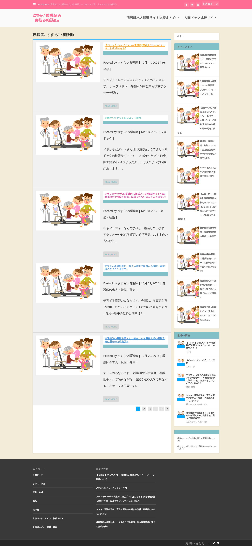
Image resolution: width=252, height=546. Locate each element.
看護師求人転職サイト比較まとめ (151, 18)
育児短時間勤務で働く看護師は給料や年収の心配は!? (208, 231)
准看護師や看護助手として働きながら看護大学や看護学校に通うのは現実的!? (135, 340)
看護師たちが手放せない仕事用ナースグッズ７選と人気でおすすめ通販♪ (208, 289)
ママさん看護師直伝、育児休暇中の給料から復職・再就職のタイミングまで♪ (135, 267)
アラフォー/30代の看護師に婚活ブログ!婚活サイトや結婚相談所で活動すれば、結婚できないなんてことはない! (135, 195)
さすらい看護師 (128, 62)
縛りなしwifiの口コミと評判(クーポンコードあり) (196, 447)
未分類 (188, 352)
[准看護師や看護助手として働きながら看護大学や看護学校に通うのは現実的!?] (68, 355)
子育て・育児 (39, 483)
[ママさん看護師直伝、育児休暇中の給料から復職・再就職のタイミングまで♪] (68, 283)
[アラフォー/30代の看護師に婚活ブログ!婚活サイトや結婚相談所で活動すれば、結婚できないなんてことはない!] (68, 210)
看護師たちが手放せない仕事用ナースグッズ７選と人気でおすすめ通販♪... (84, 4)
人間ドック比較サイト (200, 18)
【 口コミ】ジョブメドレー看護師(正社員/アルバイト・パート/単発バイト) (135, 47)
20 (161, 409)
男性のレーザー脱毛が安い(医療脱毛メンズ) (196, 439)
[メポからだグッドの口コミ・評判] (68, 135)
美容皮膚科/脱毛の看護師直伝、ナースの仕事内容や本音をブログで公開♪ (208, 262)
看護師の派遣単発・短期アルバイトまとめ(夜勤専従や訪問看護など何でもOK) (208, 149)
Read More (111, 106)
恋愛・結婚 (190, 387)
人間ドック (190, 366)
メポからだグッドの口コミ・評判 (123, 117)
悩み (35, 501)
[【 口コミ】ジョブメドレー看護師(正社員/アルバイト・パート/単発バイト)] (68, 62)
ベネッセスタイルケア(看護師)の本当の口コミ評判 (208, 171)
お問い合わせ (195, 543)
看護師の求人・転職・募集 (196, 404)
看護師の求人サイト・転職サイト (48, 518)
